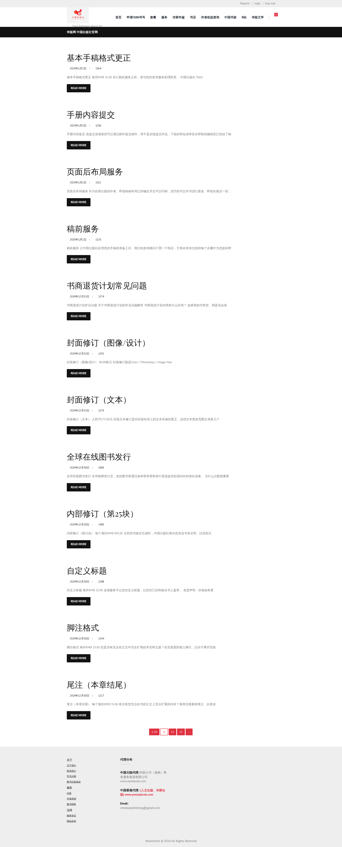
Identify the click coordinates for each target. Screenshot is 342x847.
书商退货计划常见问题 (107, 285)
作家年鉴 (179, 17)
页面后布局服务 (95, 171)
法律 (69, 810)
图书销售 (71, 804)
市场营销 (71, 798)
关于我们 (71, 765)
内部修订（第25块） (102, 513)
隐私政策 (71, 821)
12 (172, 732)
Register (245, 3)
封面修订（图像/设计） (108, 342)
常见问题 (71, 776)
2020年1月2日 (78, 68)
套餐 (153, 17)
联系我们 (71, 770)
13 (181, 732)
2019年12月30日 (79, 467)
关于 (69, 759)
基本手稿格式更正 (99, 57)
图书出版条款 (74, 781)
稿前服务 (83, 228)
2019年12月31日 (79, 296)
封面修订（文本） (99, 399)
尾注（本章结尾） (99, 684)
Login (257, 3)
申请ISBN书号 (136, 17)
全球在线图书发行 (99, 456)
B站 (244, 17)
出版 (69, 793)
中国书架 (230, 17)
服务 (164, 17)
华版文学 (258, 17)
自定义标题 (87, 570)
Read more (78, 88)
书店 (193, 17)
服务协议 (71, 815)
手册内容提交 (91, 114)
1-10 (154, 732)
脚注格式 (83, 627)
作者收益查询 (210, 17)
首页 (118, 17)
